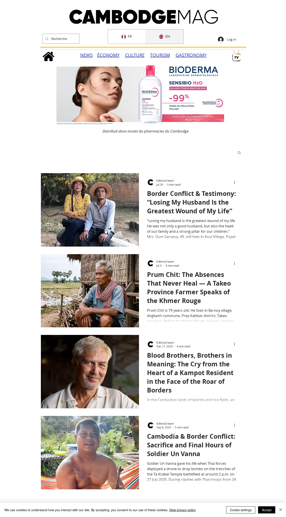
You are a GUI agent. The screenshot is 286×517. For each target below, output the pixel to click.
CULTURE (135, 55)
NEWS (86, 55)
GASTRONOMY (191, 55)
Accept (266, 510)
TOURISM (160, 55)
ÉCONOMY (108, 55)
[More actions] (236, 182)
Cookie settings (241, 510)
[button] (239, 153)
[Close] (280, 509)
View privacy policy (182, 510)
